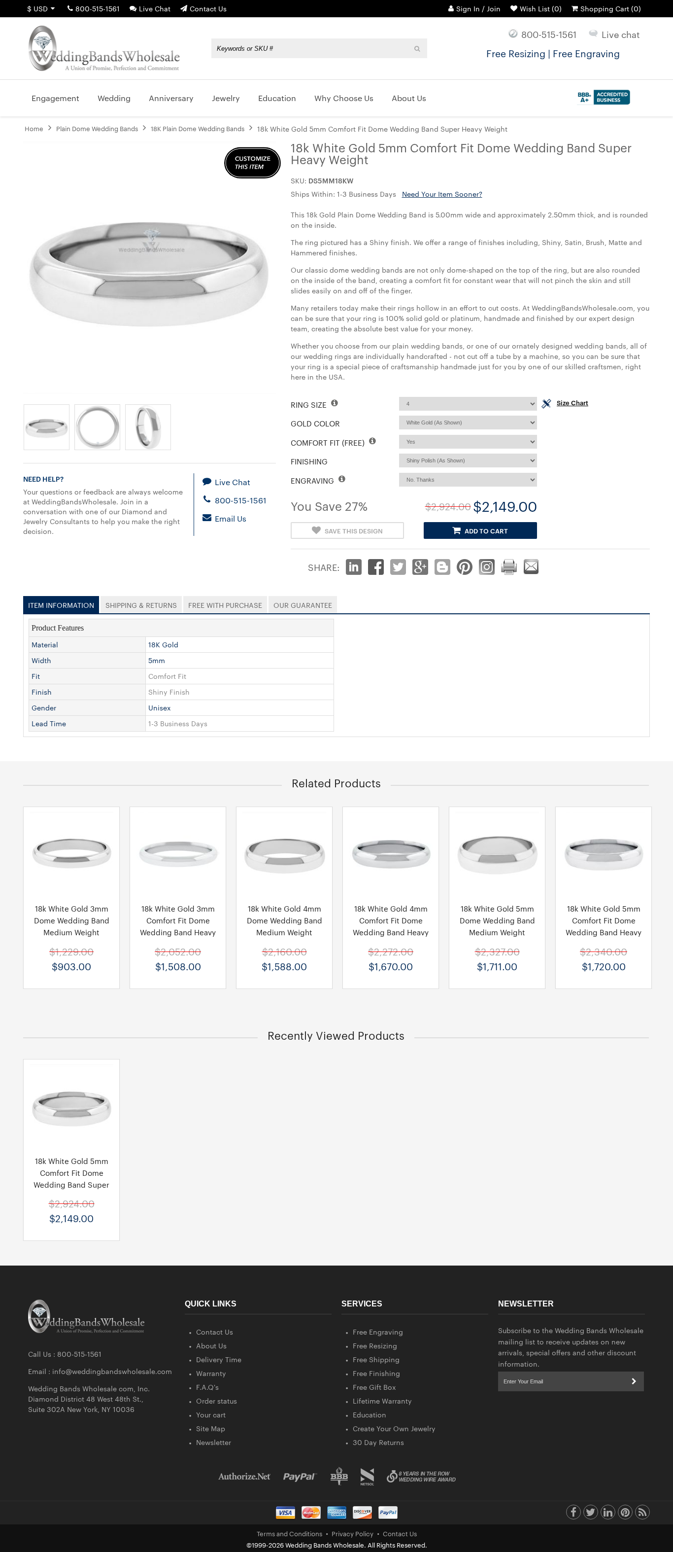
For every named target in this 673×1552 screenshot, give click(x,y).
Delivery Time (218, 1359)
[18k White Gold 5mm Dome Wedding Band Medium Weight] (497, 854)
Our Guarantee (302, 603)
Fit (36, 676)
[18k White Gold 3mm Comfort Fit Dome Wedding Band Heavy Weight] (178, 854)
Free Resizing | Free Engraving (553, 52)
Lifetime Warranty (382, 1401)
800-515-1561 (97, 8)
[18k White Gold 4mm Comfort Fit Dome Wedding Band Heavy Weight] (391, 854)
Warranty (211, 1373)
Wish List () (541, 8)
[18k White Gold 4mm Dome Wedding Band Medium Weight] (284, 854)
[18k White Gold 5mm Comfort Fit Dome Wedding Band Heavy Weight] (603, 854)
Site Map (210, 1428)
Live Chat (154, 8)
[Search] (417, 48)
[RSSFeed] (642, 1514)
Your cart (211, 1414)
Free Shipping (376, 1359)
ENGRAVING (313, 480)
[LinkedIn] (608, 1514)
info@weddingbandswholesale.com (112, 1371)
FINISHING (309, 461)
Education (369, 1414)
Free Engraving (378, 1332)
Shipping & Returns (141, 603)
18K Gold (163, 644)
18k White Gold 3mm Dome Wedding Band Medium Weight (71, 920)
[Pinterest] (625, 1514)
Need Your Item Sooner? (442, 194)
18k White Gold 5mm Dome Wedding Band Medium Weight (497, 920)
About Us (211, 1345)
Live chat (621, 34)
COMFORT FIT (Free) (329, 442)
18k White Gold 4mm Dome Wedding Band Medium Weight (284, 920)
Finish (42, 692)
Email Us (229, 518)
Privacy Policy (352, 1533)
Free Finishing (376, 1373)
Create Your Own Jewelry (394, 1428)
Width (41, 660)
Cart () (610, 8)
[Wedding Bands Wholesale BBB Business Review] (339, 1476)
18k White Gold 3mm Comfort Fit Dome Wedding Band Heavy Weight (178, 926)
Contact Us (208, 8)
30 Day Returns (378, 1442)
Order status (216, 1401)
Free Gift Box (374, 1387)
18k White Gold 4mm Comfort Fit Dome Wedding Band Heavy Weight (391, 926)
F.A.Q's (207, 1387)
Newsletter (213, 1442)
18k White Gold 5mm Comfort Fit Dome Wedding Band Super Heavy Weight (71, 1178)
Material (45, 644)
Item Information (61, 603)
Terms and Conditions (289, 1533)
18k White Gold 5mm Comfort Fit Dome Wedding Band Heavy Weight (603, 926)
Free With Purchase (225, 603)
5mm (156, 660)
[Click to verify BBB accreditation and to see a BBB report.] (602, 95)
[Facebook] (573, 1514)
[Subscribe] (634, 1381)
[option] (71, 897)
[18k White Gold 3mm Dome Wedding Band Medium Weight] (71, 854)
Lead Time (49, 723)
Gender (44, 707)
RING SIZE (310, 404)
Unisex (159, 707)
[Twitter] (590, 1514)
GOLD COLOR (315, 423)
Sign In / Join (478, 8)
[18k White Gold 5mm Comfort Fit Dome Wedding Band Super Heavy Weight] (71, 1106)
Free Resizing (375, 1345)
